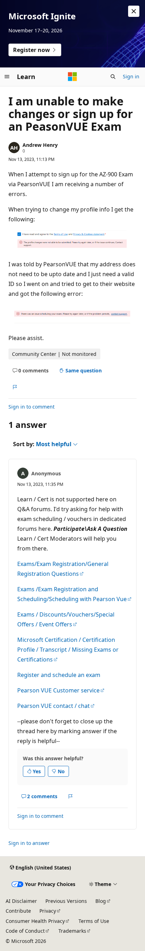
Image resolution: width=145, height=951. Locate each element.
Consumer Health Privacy (35, 921)
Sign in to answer (29, 843)
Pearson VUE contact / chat (53, 706)
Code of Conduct (25, 930)
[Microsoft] (72, 76)
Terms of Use (93, 921)
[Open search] (113, 76)
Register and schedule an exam (58, 675)
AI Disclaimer (21, 901)
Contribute (18, 910)
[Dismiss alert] (133, 11)
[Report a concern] (14, 387)
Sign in (131, 76)
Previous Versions (66, 901)
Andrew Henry (40, 145)
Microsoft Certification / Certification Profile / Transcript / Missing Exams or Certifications (68, 649)
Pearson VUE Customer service (58, 690)
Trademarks (72, 930)
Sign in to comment (31, 406)
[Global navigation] (7, 76)
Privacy (47, 910)
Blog (100, 901)
